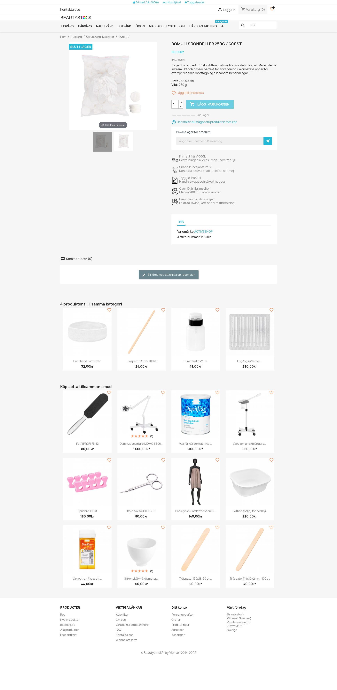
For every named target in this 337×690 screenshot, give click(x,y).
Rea (62, 614)
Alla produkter (69, 630)
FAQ (118, 630)
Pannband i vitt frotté (87, 361)
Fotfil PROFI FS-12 (87, 443)
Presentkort (68, 635)
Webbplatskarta (126, 640)
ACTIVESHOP (203, 232)
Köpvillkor (122, 614)
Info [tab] (181, 222)
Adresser (177, 630)
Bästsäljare (67, 625)
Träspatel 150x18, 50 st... (195, 578)
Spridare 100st (87, 511)
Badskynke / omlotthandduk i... (195, 511)
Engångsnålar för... (249, 361)
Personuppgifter (182, 614)
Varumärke (185, 231)
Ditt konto (179, 607)
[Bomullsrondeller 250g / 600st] (102, 142)
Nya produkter (70, 619)
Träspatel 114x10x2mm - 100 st (250, 578)
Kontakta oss (70, 9)
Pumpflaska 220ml (196, 361)
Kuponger (178, 635)
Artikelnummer (188, 237)
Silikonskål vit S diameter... (141, 578)
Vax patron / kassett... (87, 578)
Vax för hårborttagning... (195, 443)
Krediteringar (180, 625)
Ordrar (175, 619)
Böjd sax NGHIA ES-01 (141, 511)
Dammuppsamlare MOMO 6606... (141, 443)
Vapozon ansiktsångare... (250, 443)
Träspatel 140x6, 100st (141, 361)
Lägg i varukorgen (210, 104)
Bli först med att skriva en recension (171, 274)
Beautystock (152, 653)
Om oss (121, 619)
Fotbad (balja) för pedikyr (249, 511)
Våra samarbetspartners (132, 625)
